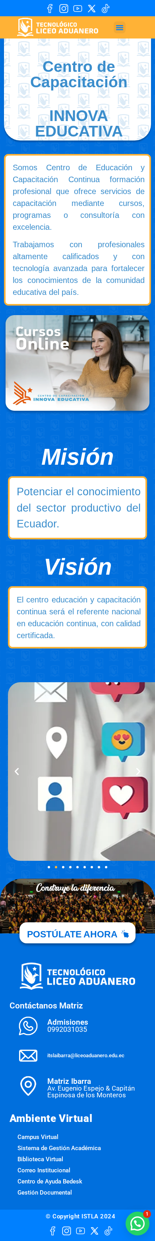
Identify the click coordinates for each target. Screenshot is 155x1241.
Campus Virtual (37, 1137)
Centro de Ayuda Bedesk (49, 1181)
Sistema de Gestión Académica (59, 1148)
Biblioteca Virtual (40, 1159)
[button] (120, 27)
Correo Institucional (43, 1170)
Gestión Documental (44, 1192)
